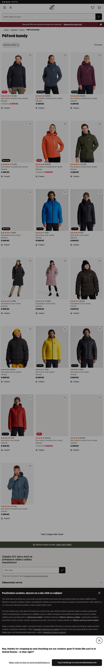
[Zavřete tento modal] (99, 640)
